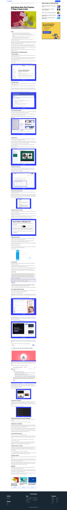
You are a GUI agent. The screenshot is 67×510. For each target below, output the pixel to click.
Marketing (27, 500)
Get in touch (57, 1)
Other (52, 503)
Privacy (8, 504)
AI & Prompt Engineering (29, 497)
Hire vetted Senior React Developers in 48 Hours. (48, 24)
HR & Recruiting (35, 500)
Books (57, 500)
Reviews (57, 499)
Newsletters (53, 497)
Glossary (57, 497)
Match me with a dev (47, 32)
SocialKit (8, 499)
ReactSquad (8, 497)
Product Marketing (35, 497)
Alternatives (53, 499)
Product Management (28, 499)
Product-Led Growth (35, 499)
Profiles (52, 500)
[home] (9, 1)
